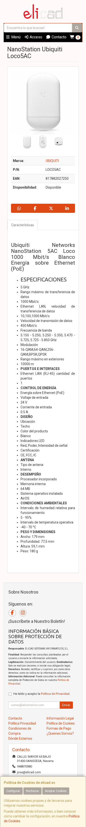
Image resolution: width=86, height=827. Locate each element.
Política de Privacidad (55, 694)
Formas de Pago (59, 728)
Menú (15, 37)
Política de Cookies (61, 723)
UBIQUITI (52, 161)
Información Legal (60, 718)
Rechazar (32, 791)
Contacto (58, 37)
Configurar (13, 791)
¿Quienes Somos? (60, 733)
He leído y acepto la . (41, 694)
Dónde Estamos (20, 738)
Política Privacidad (22, 723)
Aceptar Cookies (56, 791)
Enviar (66, 705)
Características (22, 225)
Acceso (35, 37)
